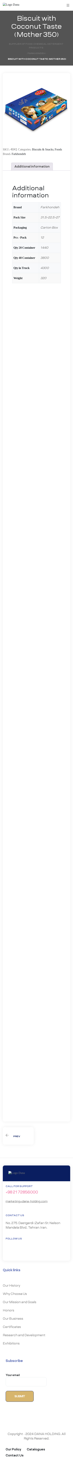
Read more (27, 400)
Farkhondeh (19, 154)
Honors (8, 1310)
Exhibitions (11, 1344)
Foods (58, 149)
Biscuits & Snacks (43, 149)
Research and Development (24, 1335)
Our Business (13, 1319)
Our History (11, 1286)
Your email (13, 1375)
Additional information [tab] (32, 167)
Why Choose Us (15, 1294)
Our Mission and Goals (19, 1302)
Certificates (12, 1327)
